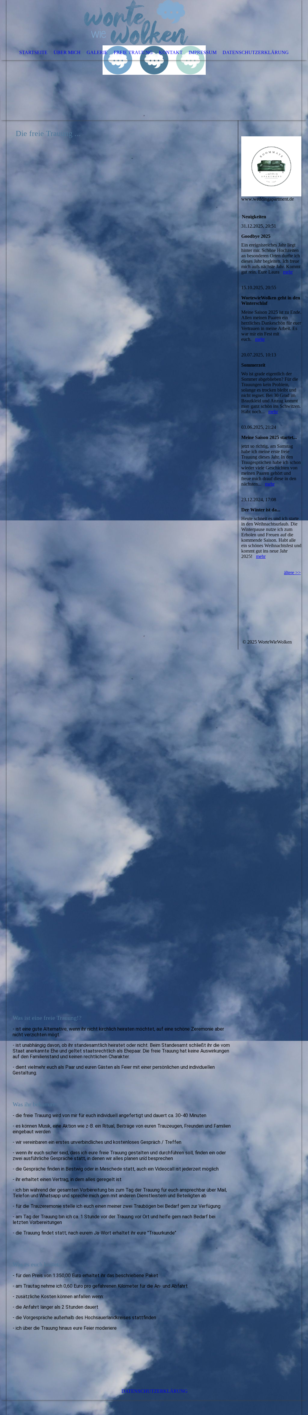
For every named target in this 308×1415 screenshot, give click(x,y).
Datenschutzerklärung (155, 1391)
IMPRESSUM (203, 52)
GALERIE (97, 52)
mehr (288, 271)
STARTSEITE (33, 52)
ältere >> (292, 572)
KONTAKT (171, 52)
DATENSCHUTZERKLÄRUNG (256, 52)
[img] (154, 60)
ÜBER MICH (67, 52)
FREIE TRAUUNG (133, 52)
